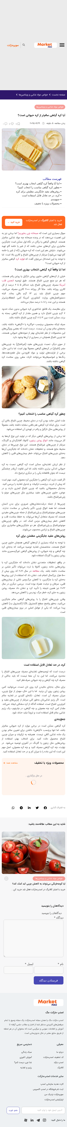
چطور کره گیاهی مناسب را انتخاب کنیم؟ (39, 187)
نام (60, 964)
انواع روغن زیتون (38, 440)
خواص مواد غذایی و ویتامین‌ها (33, 95)
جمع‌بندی (55, 199)
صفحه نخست (58, 95)
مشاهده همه (12, 763)
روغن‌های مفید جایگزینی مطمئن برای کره (38, 191)
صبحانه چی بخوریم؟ (28, 233)
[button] (62, 45)
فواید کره (20, 259)
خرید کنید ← (14, 222)
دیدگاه (58, 917)
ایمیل (29, 964)
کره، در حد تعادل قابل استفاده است (41, 195)
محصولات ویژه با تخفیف (47, 203)
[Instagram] (44, 1120)
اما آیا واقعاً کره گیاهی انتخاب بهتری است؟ (37, 183)
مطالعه (36, 571)
